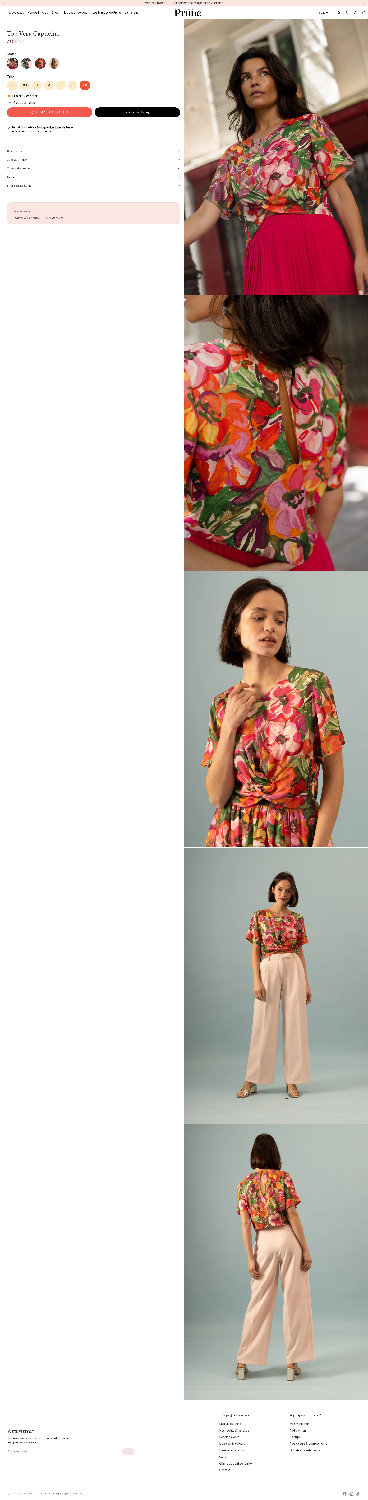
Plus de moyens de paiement (137, 121)
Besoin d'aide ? (229, 1437)
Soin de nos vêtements (305, 1450)
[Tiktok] (358, 1494)
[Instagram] (351, 1494)
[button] (22, 103)
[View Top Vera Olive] (54, 63)
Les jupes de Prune (25, 1493)
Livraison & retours (19, 185)
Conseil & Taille (17, 159)
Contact (224, 1470)
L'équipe (295, 1437)
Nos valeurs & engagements (308, 1444)
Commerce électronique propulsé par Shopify (59, 1493)
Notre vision (298, 1430)
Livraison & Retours (232, 1444)
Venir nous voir (299, 1424)
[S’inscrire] (128, 1451)
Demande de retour (232, 1450)
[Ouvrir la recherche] (339, 12)
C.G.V (222, 1457)
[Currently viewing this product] (12, 63)
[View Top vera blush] (40, 63)
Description (14, 151)
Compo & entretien (19, 168)
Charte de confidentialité (235, 1463)
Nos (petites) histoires (234, 1430)
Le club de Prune (230, 1424)
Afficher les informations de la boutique (34, 136)
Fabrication (14, 177)
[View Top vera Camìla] (26, 63)
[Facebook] (344, 1494)
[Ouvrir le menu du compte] (347, 12)
